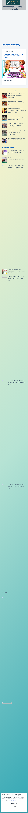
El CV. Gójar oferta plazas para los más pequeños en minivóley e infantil (13, 55)
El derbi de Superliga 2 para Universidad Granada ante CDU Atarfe (16, 102)
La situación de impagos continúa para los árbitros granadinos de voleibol (16, 486)
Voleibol (11, 51)
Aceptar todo (14, 803)
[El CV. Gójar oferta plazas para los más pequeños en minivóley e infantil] (14, 69)
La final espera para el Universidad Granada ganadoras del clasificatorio (17, 132)
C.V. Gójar (6, 51)
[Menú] (24, 5)
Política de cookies (12, 800)
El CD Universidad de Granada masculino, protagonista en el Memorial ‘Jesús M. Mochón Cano (16, 167)
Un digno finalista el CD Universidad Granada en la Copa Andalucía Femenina (16, 117)
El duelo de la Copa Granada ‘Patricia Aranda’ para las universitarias (15, 125)
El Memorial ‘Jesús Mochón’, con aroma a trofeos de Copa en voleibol (16, 278)
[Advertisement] (14, 25)
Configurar (14, 809)
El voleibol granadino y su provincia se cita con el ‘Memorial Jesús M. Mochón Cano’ (16, 271)
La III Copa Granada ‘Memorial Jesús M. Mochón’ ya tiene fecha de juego (16, 382)
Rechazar (14, 806)
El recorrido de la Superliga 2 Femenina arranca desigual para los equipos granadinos (17, 110)
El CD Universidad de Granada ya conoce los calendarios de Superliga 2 (16, 95)
